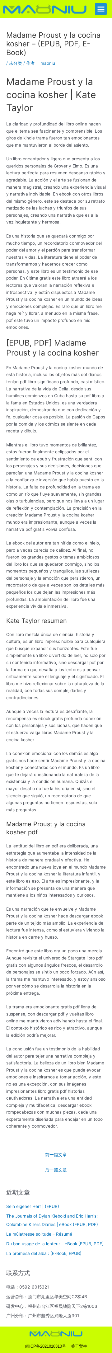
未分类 (15, 63)
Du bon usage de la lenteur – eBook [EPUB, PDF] (55, 1243)
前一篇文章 (56, 1154)
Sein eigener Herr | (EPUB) (32, 1206)
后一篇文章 (56, 1169)
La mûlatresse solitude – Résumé (39, 1234)
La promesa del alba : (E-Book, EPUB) (44, 1253)
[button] (101, 9)
